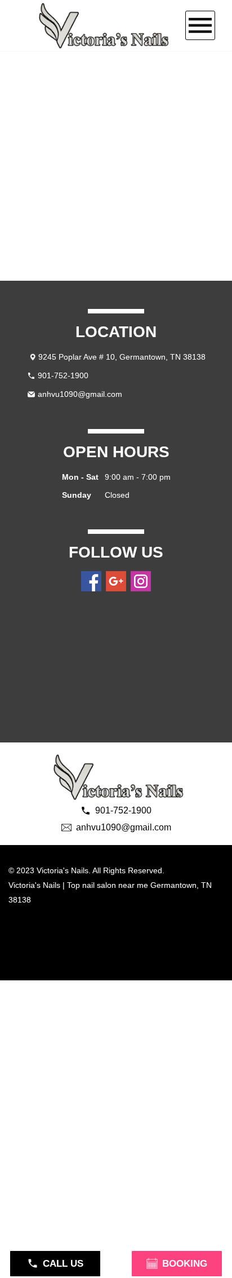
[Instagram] (141, 581)
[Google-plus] (116, 581)
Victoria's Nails (34, 885)
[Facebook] (91, 581)
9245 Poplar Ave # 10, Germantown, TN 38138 (122, 356)
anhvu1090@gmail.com (80, 394)
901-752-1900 (63, 375)
